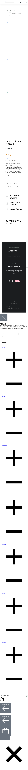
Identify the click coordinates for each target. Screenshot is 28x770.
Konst (15, 186)
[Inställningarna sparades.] (26, 2)
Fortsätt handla (5, 704)
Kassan (5, 738)
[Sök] (2, 336)
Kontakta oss (14, 303)
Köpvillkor (14, 301)
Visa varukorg (5, 727)
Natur (18, 186)
